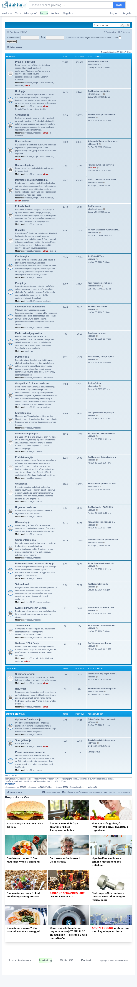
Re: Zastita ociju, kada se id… (101, 522)
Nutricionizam (23, 141)
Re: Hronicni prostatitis (99, 91)
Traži (119, 5)
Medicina (10, 56)
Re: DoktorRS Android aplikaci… (103, 688)
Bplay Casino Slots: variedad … (102, 719)
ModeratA (49, 83)
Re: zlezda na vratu (97, 333)
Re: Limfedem (94, 383)
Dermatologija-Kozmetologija (31, 180)
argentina (94, 386)
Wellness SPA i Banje (27, 643)
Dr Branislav (48, 378)
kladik (92, 117)
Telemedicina (22, 625)
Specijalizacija (23, 740)
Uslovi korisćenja (20, 960)
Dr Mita (46, 327)
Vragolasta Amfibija (38, 109)
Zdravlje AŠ (30, 13)
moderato (19, 85)
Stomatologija (23, 413)
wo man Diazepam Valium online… (104, 230)
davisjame (94, 64)
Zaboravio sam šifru (74, 37)
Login (113, 13)
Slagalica (68, 13)
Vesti (18, 13)
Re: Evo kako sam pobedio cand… (104, 540)
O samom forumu (25, 674)
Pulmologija (22, 356)
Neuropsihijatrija (24, 165)
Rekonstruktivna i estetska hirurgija (34, 563)
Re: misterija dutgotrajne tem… (102, 625)
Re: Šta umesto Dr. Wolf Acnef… (103, 180)
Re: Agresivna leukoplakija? (101, 413)
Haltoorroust (95, 286)
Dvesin (93, 743)
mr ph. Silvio (38, 83)
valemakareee (96, 94)
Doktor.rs (123, 960)
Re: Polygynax (94, 206)
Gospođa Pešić (97, 691)
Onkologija (21, 483)
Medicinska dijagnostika (28, 333)
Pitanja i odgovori (25, 61)
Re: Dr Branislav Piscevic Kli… (102, 563)
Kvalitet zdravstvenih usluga (30, 607)
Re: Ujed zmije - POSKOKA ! (101, 507)
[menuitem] (23, 32)
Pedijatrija (20, 283)
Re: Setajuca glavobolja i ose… (102, 433)
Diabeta (53, 251)
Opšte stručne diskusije (28, 719)
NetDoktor (20, 688)
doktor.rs (11, 668)
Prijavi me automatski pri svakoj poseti (102, 37)
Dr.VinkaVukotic (22, 109)
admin (27, 85)
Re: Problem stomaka (98, 61)
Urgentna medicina (25, 507)
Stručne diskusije (15, 714)
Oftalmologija (22, 522)
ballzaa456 (92, 787)
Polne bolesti (22, 206)
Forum (44, 13)
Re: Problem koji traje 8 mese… (102, 674)
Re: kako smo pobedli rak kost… (103, 483)
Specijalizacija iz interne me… (101, 740)
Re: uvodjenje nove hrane (100, 283)
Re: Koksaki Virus (96, 256)
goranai (25, 201)
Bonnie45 (94, 144)
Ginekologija (22, 114)
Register (128, 13)
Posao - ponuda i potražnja (30, 752)
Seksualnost (22, 584)
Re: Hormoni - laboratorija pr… (102, 457)
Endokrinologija (24, 457)
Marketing (45, 960)
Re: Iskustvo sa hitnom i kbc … (102, 607)
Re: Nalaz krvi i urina (97, 306)
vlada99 (29, 83)
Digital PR (66, 960)
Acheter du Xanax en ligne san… (103, 141)
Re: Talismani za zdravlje (99, 643)
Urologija (20, 91)
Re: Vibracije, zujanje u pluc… (102, 356)
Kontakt (55, 13)
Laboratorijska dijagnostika (30, 306)
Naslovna (6, 13)
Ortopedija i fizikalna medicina (32, 383)
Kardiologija (22, 256)
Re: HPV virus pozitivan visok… (102, 114)
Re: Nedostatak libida (98, 584)
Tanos (93, 722)
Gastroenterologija (25, 540)
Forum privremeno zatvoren (101, 165)
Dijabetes (20, 230)
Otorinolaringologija (26, 433)
